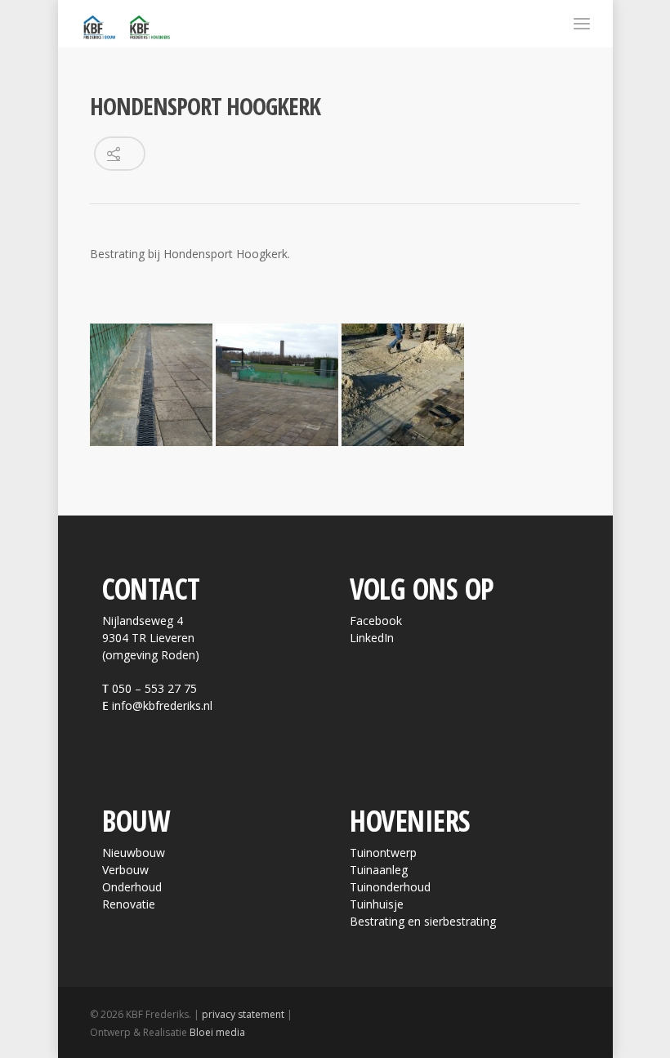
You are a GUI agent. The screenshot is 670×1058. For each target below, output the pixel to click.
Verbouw (125, 869)
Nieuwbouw (133, 852)
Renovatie (128, 904)
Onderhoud (132, 887)
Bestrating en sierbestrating (423, 921)
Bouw (136, 820)
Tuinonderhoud (390, 887)
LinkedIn (372, 637)
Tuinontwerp (383, 852)
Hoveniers (410, 820)
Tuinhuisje (377, 904)
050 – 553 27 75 (154, 688)
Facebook (376, 620)
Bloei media (217, 1032)
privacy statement (243, 1014)
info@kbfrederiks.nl (162, 705)
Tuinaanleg (379, 869)
